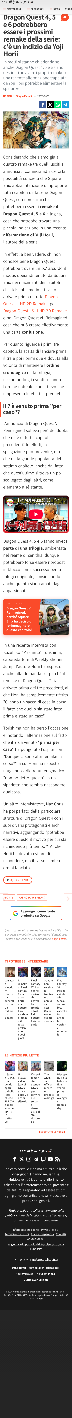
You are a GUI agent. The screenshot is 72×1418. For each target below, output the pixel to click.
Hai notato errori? (32, 897)
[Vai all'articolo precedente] (68, 899)
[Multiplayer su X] (21, 1158)
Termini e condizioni (17, 1234)
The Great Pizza (45, 1274)
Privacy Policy (49, 1229)
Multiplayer (19, 1268)
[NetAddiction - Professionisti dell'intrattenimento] (45, 1259)
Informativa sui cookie (25, 1229)
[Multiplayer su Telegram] (36, 1158)
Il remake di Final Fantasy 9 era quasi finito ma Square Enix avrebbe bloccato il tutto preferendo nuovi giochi (23, 1009)
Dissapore (52, 1268)
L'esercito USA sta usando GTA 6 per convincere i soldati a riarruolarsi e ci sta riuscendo (35, 1098)
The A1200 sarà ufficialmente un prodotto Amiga (49, 1086)
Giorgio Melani (24, 96)
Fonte (9, 897)
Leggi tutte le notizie (52, 1131)
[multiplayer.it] (36, 1151)
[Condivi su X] (50, 104)
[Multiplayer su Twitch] (43, 1158)
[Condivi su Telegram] (65, 104)
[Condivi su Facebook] (42, 104)
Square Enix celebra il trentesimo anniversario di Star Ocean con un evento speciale (49, 1001)
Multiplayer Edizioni (36, 1280)
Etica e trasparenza (42, 1234)
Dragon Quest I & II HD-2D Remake (35, 310)
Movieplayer (36, 1268)
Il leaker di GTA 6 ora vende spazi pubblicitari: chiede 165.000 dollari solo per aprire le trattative (10, 1098)
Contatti (61, 1234)
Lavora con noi (35, 1238)
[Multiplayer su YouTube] (50, 1158)
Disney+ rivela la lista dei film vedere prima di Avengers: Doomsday (62, 1091)
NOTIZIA (7, 96)
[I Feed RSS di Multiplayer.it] (57, 1158)
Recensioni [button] (37, 8)
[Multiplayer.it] (18, 2)
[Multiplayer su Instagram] (28, 1158)
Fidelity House (24, 1274)
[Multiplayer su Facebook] (14, 1158)
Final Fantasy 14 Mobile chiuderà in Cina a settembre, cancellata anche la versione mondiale (62, 1007)
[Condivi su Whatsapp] (57, 104)
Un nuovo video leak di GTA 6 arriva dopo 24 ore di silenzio (23, 1088)
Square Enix (18, 880)
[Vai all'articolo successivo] (4, 899)
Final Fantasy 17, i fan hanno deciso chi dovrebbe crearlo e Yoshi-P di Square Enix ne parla (35, 1002)
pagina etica (59, 939)
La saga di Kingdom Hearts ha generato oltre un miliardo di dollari (9, 999)
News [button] (56, 8)
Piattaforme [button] (14, 8)
